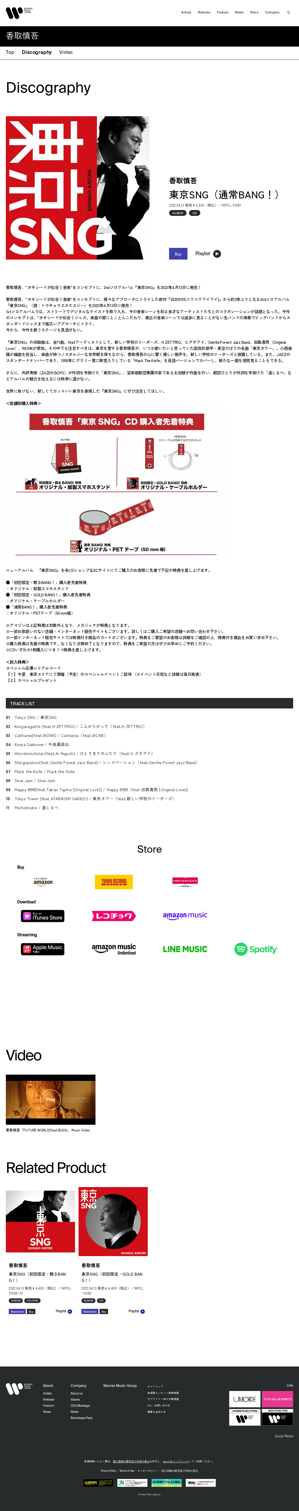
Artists (186, 12)
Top (10, 52)
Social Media (284, 1436)
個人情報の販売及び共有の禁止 (131, 1461)
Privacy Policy (108, 1471)
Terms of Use (126, 1471)
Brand (48, 1386)
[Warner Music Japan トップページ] (19, 13)
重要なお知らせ (156, 1411)
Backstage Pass (81, 1418)
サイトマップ (155, 1386)
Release (204, 12)
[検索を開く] (288, 12)
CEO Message (80, 1405)
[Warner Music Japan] (19, 1389)
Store (254, 12)
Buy (178, 254)
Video (66, 52)
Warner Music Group (120, 1386)
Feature (222, 12)
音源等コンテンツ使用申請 (163, 1392)
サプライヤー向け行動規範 (163, 1399)
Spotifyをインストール (176, 1461)
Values (75, 1399)
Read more (17, 1312)
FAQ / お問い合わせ (158, 1405)
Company (272, 12)
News (239, 12)
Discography (37, 52)
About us (77, 1393)
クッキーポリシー (147, 1471)
